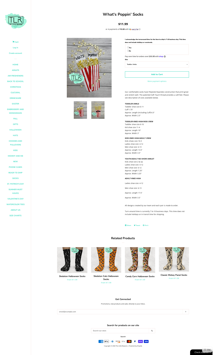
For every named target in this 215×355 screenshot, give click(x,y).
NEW (15, 161)
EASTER (15, 104)
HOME (15, 64)
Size (126, 60)
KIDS (15, 150)
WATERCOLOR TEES (15, 204)
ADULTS (15, 70)
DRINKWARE (15, 98)
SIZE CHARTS (15, 215)
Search (123, 337)
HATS (15, 135)
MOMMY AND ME (15, 156)
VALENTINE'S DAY (15, 199)
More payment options (157, 81)
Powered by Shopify (135, 346)
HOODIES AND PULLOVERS (15, 143)
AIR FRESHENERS (15, 76)
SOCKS (15, 178)
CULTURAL (15, 92)
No (130, 51)
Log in (15, 47)
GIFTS (15, 124)
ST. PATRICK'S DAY (15, 184)
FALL (15, 118)
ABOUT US (15, 210)
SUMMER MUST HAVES (15, 191)
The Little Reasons (121, 346)
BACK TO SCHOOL (15, 81)
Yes (130, 48)
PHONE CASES (15, 167)
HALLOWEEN (15, 130)
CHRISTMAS (15, 87)
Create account (15, 53)
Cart (16, 42)
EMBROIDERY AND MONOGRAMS (15, 111)
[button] (123, 29)
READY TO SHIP (15, 172)
